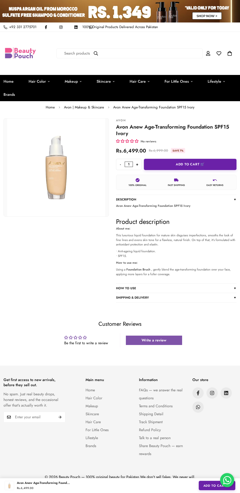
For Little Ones (177, 81)
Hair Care (138, 81)
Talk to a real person (155, 438)
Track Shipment (151, 422)
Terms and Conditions (155, 406)
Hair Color (37, 81)
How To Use (176, 288)
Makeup (71, 81)
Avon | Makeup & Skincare (84, 107)
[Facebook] (46, 27)
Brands (91, 446)
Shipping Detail (151, 414)
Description (176, 199)
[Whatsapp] (198, 407)
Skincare (104, 81)
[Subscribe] (60, 417)
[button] (229, 53)
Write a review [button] (154, 340)
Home (50, 107)
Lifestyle (214, 81)
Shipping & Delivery (176, 297)
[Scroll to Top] (230, 467)
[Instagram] (61, 27)
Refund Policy (150, 430)
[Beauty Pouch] (21, 53)
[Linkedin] (76, 27)
